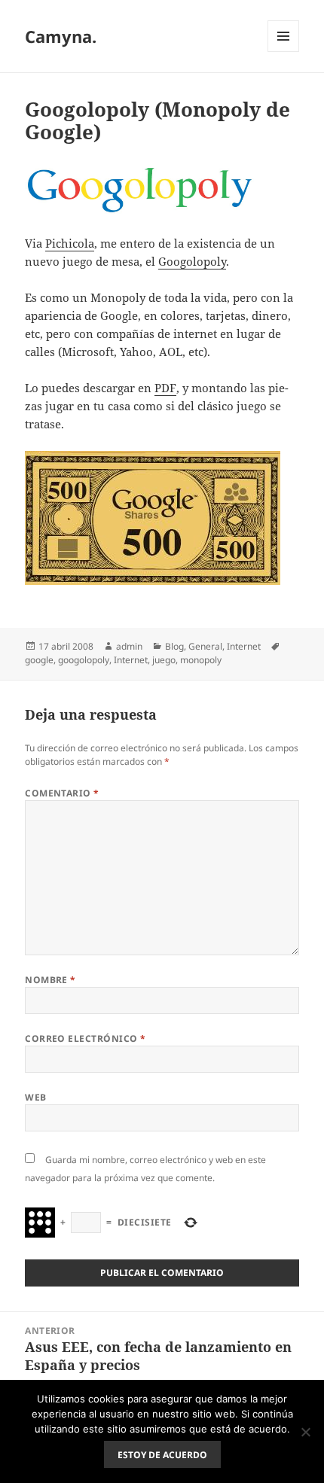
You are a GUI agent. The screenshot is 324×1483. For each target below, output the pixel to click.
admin (129, 646)
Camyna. (60, 36)
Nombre (50, 979)
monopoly (201, 659)
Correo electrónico (85, 1038)
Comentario (62, 793)
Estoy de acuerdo (162, 1454)
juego (164, 659)
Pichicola (69, 243)
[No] (305, 1431)
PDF (165, 387)
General (205, 646)
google (39, 659)
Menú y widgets (283, 51)
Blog (174, 646)
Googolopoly (192, 261)
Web (35, 1097)
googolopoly (83, 659)
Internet (244, 646)
